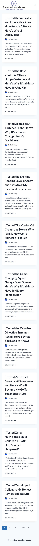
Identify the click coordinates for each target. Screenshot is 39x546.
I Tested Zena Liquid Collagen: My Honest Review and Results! (18, 489)
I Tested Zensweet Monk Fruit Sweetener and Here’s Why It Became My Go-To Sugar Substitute (19, 385)
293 (23, 528)
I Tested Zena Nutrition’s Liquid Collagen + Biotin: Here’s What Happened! (16, 441)
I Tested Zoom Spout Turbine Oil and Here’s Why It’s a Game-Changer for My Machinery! (19, 132)
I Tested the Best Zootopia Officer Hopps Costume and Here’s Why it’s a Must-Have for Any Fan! (19, 79)
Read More (10, 59)
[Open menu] (35, 5)
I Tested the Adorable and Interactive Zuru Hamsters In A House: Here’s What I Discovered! (18, 26)
